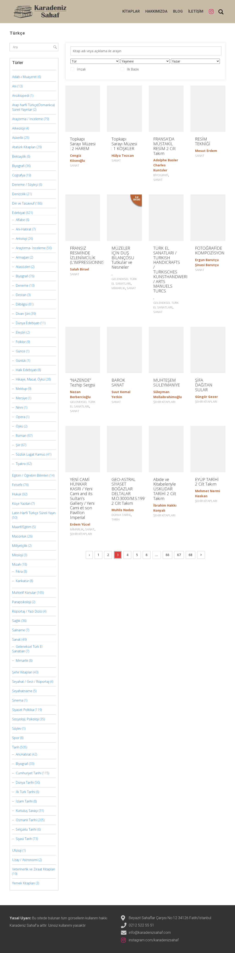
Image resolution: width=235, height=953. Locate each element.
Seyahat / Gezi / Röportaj (30, 681)
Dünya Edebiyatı (27, 323)
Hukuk (16, 494)
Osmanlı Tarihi (26, 820)
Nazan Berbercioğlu (80, 394)
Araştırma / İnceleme (27, 119)
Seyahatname (22, 691)
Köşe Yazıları (21, 503)
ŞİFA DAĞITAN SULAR (203, 384)
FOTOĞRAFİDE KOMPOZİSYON (209, 250)
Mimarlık (118, 288)
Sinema (17, 700)
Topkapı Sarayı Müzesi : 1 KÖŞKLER (124, 143)
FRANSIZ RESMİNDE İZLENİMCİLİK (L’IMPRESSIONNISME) (91, 255)
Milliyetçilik (19, 545)
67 (179, 555)
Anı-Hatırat (23, 229)
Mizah (16, 564)
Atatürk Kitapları (24, 147)
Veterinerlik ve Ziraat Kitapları (33, 869)
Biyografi (160, 175)
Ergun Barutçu (207, 260)
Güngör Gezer (206, 396)
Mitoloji (17, 555)
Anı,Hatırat (23, 754)
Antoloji (21, 238)
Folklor (21, 342)
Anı (14, 86)
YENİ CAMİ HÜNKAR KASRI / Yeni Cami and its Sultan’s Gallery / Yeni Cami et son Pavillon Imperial (82, 498)
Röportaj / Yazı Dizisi (27, 611)
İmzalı (81, 69)
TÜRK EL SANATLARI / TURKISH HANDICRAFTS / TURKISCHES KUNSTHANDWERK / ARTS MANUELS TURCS (171, 269)
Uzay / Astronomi (25, 860)
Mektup (21, 388)
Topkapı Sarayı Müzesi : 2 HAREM (82, 143)
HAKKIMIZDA (156, 11)
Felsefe (17, 485)
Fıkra (19, 571)
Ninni (19, 407)
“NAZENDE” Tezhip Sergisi (82, 382)
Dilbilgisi (22, 304)
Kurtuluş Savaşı (27, 810)
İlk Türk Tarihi (25, 792)
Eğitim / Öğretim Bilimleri (30, 475)
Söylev (16, 728)
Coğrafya (18, 175)
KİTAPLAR (131, 11)
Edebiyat (18, 213)
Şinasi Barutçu (207, 265)
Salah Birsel (79, 269)
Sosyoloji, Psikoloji (25, 719)
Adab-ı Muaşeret (24, 77)
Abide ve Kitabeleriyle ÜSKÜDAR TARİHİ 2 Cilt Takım (164, 489)
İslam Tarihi (24, 801)
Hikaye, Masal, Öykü (30, 379)
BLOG (178, 11)
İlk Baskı (133, 69)
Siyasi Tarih (24, 839)
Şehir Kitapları (164, 402)
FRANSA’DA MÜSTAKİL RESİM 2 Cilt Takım (164, 146)
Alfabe (20, 220)
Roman (21, 435)
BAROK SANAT (118, 382)
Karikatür (22, 581)
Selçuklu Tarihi (26, 829)
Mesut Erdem (206, 150)
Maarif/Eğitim (21, 527)
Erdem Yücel (80, 524)
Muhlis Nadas (123, 510)
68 (190, 555)
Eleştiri (20, 332)
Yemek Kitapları (23, 883)
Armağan (22, 257)
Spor (15, 738)
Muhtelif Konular (24, 592)
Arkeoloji (18, 128)
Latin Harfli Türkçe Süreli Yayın (34, 513)
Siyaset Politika (23, 709)
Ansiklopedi (20, 95)
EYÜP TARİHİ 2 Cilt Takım (207, 482)
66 (167, 555)
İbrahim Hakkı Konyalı (164, 508)
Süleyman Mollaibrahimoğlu (167, 394)
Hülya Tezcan (123, 155)
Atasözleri (23, 267)
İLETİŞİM (195, 11)
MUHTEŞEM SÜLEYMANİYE (166, 382)
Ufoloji (17, 850)
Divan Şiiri (23, 313)
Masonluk (19, 536)
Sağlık (16, 620)
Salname (18, 630)
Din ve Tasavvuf (23, 203)
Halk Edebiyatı (26, 370)
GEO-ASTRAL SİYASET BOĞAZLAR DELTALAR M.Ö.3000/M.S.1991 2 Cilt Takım (129, 491)
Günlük (21, 360)
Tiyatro (21, 464)
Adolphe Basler (165, 160)
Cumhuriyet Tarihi (28, 773)
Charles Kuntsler (160, 167)
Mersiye (21, 398)
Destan (21, 295)
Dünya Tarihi (121, 515)
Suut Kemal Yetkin (121, 394)
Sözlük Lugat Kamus (30, 454)
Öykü (19, 426)
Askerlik (17, 137)
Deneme (22, 285)
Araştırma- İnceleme (31, 248)
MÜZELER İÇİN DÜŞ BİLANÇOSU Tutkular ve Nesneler (123, 257)
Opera (20, 417)
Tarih (116, 519)
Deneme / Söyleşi (25, 184)
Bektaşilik (19, 156)
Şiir (18, 445)
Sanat (74, 165)
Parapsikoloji (21, 602)
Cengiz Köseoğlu (77, 158)
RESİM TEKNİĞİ (202, 141)
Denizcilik (19, 194)
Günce (20, 351)
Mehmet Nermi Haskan (207, 493)
